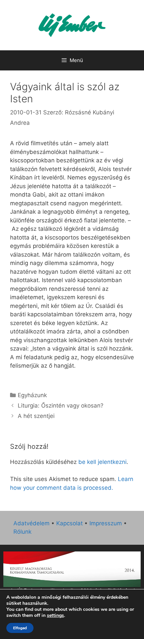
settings (55, 616)
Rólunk (22, 531)
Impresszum (105, 523)
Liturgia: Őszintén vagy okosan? (60, 405)
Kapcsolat (69, 523)
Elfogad (20, 628)
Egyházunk (32, 395)
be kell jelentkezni (102, 462)
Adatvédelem (31, 523)
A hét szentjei (36, 416)
